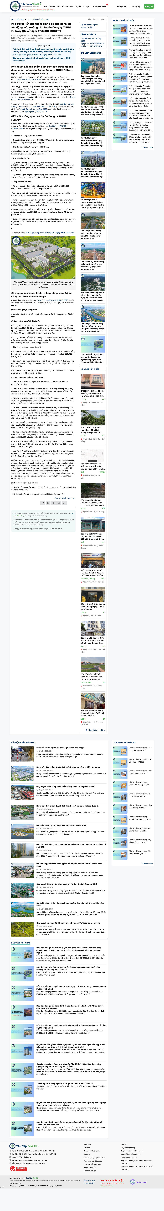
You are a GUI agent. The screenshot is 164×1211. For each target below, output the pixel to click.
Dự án (78, 6)
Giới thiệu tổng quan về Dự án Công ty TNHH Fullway (37, 55)
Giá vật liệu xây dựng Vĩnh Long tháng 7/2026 (140, 749)
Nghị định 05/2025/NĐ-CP (35, 111)
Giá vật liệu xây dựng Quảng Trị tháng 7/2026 (139, 783)
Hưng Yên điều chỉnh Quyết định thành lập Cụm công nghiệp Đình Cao (68, 767)
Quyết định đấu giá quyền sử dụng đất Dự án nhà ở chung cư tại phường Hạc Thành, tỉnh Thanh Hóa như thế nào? (71, 1104)
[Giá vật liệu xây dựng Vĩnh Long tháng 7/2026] (120, 751)
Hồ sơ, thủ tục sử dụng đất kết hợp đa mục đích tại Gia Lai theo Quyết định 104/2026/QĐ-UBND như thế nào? (141, 30)
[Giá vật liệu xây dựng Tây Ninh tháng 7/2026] (120, 843)
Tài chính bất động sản (92, 1164)
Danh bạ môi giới (90, 1171)
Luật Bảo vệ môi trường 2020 (34, 109)
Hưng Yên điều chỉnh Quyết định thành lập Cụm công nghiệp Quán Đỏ (67, 806)
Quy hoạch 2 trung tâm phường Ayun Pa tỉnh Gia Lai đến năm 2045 (66, 884)
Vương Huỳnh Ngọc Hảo (65, 498)
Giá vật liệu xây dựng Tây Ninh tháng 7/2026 (140, 841)
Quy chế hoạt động (128, 1148)
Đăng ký (136, 6)
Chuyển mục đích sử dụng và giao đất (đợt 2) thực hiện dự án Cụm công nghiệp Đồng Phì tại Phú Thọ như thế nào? (68, 1065)
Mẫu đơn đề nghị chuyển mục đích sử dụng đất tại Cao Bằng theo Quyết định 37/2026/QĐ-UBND (71, 1026)
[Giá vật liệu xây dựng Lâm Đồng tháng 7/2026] (120, 774)
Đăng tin (149, 6)
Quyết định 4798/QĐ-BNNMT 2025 (53, 300)
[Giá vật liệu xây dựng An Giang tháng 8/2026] (120, 832)
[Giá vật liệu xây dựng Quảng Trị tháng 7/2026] (120, 786)
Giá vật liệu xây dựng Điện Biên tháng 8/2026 (140, 806)
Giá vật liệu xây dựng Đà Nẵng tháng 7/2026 (139, 852)
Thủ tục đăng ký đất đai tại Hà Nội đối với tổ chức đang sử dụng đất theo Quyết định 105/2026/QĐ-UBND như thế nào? (140, 126)
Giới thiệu (87, 1144)
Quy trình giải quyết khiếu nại (132, 1151)
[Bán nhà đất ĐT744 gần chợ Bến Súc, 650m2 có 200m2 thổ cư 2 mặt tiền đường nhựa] (93, 531)
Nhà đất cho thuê (65, 6)
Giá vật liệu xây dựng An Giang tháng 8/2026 (139, 829)
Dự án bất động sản (90, 25)
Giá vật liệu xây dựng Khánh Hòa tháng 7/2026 (140, 818)
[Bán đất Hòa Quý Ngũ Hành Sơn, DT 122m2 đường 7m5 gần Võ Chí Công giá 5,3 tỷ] (93, 425)
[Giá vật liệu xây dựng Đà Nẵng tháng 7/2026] (120, 855)
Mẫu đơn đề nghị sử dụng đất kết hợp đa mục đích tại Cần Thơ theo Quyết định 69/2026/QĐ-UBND (69, 1007)
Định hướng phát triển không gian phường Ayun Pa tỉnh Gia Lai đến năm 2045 (69, 864)
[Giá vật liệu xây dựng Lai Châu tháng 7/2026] (120, 797)
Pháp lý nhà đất (90, 1167)
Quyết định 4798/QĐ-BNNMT (28, 80)
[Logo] (15, 6)
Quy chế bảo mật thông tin (131, 1154)
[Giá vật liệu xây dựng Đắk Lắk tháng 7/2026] (120, 763)
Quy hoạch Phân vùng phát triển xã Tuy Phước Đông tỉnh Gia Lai (65, 786)
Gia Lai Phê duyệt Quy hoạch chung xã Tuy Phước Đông (61, 825)
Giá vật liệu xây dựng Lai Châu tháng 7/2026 (140, 795)
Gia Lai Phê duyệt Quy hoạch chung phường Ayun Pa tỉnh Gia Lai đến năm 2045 (70, 904)
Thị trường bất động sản (93, 1161)
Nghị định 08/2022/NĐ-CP (43, 106)
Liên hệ (123, 1144)
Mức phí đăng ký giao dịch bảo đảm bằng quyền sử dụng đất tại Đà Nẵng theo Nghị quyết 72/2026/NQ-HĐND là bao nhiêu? (140, 66)
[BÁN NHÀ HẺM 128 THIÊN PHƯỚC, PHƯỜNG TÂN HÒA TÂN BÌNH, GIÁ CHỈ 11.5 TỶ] (93, 388)
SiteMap (87, 1148)
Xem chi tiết (87, 27)
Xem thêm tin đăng (97, 730)
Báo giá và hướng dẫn (92, 1151)
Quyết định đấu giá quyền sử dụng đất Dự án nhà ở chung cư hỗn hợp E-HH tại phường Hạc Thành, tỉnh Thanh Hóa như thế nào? (70, 1045)
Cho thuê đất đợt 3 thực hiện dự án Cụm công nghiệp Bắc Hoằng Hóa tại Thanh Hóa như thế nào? (69, 1123)
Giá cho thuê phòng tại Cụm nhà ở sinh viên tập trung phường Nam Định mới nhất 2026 (71, 845)
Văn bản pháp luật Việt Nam (94, 1158)
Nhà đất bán (49, 6)
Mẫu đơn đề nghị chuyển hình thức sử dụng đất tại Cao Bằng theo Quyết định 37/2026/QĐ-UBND (71, 987)
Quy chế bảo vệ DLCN (129, 1157)
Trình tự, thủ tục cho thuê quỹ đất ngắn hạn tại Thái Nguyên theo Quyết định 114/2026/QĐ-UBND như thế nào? (140, 42)
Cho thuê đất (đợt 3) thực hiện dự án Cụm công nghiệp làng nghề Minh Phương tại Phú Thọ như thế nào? (68, 968)
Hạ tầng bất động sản (39, 19)
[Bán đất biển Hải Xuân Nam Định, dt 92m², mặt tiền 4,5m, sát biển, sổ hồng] (93, 671)
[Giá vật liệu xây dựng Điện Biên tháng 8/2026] (120, 809)
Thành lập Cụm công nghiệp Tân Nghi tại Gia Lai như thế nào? (64, 1084)
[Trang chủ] (12, 19)
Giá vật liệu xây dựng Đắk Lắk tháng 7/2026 (140, 760)
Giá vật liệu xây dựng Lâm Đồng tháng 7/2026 (140, 772)
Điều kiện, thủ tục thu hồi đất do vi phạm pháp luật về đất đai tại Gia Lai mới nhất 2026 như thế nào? (140, 138)
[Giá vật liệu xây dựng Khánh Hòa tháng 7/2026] (120, 820)
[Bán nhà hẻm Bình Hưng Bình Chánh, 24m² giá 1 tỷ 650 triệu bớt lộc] (93, 708)
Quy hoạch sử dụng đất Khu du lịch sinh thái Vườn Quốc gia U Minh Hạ (68, 923)
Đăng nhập (122, 6)
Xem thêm (148, 147)
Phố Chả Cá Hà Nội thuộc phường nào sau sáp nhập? (60, 748)
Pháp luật (20, 19)
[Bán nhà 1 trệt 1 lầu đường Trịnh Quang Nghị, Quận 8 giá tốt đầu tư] (93, 601)
